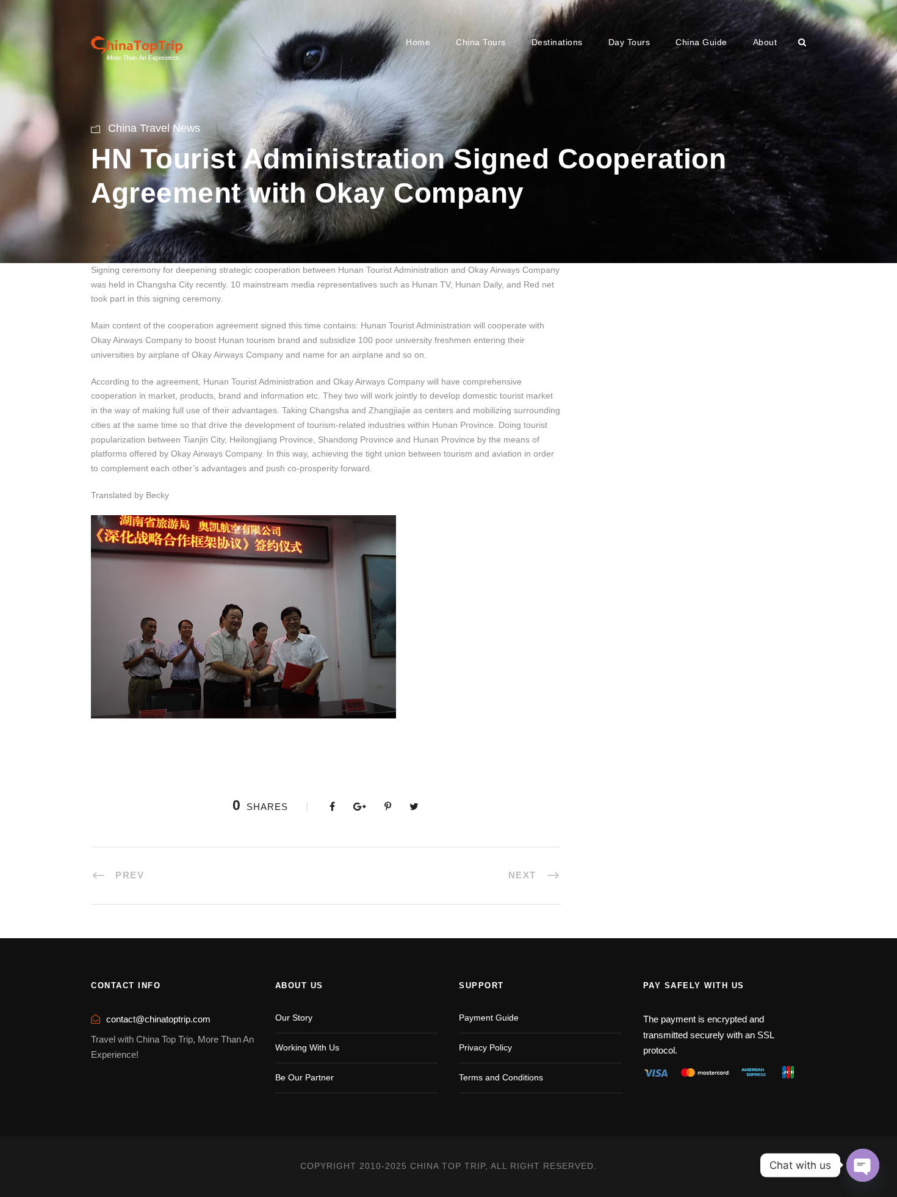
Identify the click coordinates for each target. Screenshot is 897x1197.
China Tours (481, 42)
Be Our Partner (304, 1077)
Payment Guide (489, 1017)
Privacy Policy (485, 1047)
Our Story (293, 1017)
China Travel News (154, 128)
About (765, 42)
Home (418, 42)
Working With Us (307, 1047)
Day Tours (629, 42)
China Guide (701, 42)
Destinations (557, 42)
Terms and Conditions (501, 1077)
